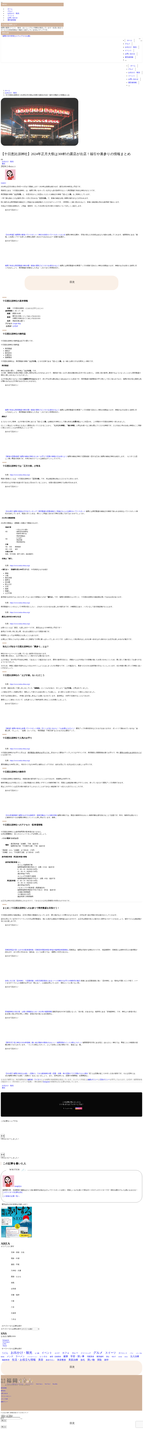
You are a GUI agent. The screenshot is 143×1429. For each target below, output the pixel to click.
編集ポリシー (93, 1079)
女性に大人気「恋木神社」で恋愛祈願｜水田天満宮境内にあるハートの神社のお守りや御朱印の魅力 (42, 981)
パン (131, 1353)
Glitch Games (39, 1384)
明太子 (114, 1356)
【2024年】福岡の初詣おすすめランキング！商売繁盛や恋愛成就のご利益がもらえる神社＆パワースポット (45, 511)
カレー (75, 1353)
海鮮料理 (5, 1360)
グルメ (98, 1352)
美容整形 (61, 1360)
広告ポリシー (105, 1079)
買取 (99, 1360)
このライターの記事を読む (13, 1192)
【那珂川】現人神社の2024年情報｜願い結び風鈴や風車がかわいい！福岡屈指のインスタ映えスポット (43, 1042)
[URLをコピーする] (3, 1136)
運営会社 (3, 1390)
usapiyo (18, 1186)
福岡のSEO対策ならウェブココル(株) (16, 36)
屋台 (107, 1356)
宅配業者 (90, 1357)
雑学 (106, 1360)
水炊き (126, 1356)
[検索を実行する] (21, 1418)
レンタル (43, 1356)
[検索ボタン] (126, 60)
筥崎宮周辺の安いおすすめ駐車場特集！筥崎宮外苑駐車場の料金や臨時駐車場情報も (37, 950)
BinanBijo (55, 1384)
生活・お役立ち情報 (24, 1359)
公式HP (15, 326)
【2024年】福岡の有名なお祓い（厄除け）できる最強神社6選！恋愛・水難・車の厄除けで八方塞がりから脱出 (46, 1073)
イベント (47, 1352)
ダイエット (123, 1353)
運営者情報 (12, 20)
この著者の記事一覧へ (11, 1196)
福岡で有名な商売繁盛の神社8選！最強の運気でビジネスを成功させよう (32, 265)
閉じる (4, 1420)
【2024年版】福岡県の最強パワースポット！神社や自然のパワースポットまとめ (35, 235)
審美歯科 (100, 1357)
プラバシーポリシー (6, 1396)
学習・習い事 (77, 1356)
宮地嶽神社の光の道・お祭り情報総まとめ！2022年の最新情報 (28, 1011)
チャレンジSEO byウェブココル (15, 1384)
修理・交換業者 (55, 1356)
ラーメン (20, 1356)
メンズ (10, 1356)
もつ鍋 (37, 1353)
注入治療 (134, 1356)
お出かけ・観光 (8, 161)
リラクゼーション (32, 1356)
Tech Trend (47, 1384)
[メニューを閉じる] (2, 2)
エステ (57, 1353)
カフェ (65, 1353)
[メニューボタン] (141, 40)
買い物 (91, 1359)
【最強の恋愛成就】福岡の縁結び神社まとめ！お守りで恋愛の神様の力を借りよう (36, 456)
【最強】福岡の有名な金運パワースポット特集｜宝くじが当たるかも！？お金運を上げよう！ (40, 728)
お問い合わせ (4, 1393)
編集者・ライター (34, 1079)
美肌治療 (73, 1359)
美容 (40, 1359)
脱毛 (83, 1360)
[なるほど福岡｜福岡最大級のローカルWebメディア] (27, 57)
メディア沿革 (4, 1399)
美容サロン (50, 1360)
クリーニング (86, 1353)
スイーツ (110, 1352)
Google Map (16, 323)
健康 (65, 1356)
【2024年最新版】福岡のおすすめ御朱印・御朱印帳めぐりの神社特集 (31, 815)
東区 (3, 164)
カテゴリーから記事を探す (11, 1329)
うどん (5, 1353)
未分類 (120, 1356)
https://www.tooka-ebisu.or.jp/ (20, 475)
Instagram (46, 1082)
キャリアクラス (30, 1384)
